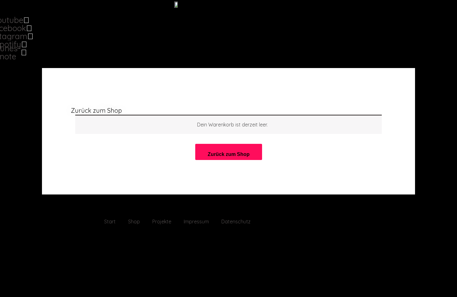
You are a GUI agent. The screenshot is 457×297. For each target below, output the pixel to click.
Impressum (196, 221)
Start (110, 221)
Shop (134, 221)
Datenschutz (236, 221)
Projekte (161, 221)
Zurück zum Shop (96, 110)
